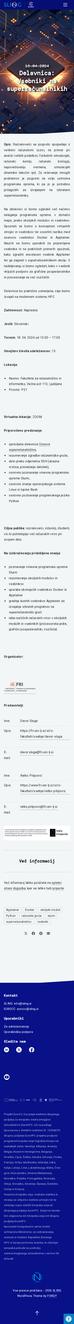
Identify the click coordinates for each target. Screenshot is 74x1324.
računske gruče (32, 915)
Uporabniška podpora (18, 1032)
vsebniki (42, 921)
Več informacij (37, 861)
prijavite (58, 888)
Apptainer (12, 909)
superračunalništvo (19, 921)
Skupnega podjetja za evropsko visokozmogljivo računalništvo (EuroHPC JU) (31, 1119)
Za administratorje (16, 1026)
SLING (57, 1290)
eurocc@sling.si (28, 1009)
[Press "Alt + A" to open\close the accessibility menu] (69, 1319)
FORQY (52, 1296)
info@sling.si (23, 1003)
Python (11, 915)
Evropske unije (25, 1141)
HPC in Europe (13, 1242)
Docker (29, 909)
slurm (51, 915)
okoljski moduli (50, 909)
